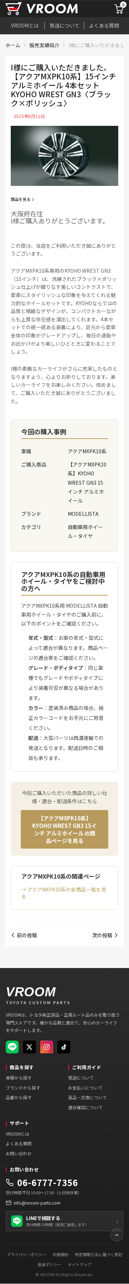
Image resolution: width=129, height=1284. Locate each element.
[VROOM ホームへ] (50, 8)
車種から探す (19, 1078)
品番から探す (19, 1097)
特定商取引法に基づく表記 (98, 1254)
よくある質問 (104, 25)
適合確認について (85, 1107)
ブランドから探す (23, 1088)
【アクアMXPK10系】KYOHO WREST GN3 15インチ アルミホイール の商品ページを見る (64, 829)
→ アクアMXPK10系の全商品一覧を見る (63, 893)
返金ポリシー (49, 1264)
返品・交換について (87, 1097)
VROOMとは (25, 25)
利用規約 (60, 1254)
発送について (64, 25)
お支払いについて (85, 1088)
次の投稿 (102, 935)
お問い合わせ (19, 1153)
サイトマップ (79, 1264)
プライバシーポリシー (26, 1254)
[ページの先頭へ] (116, 1235)
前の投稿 (27, 935)
